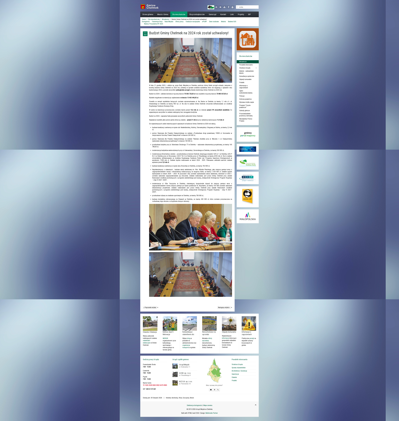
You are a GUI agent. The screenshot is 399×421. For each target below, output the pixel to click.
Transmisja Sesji (157, 22)
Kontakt (223, 14)
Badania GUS (232, 22)
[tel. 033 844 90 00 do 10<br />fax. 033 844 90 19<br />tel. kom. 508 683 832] (218, 389)
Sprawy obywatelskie (239, 368)
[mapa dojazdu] (214, 370)
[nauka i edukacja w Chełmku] (150, 323)
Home (144, 19)
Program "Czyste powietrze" (245, 106)
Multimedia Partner (211, 413)
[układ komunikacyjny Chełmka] (189, 323)
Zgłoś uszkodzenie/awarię (245, 92)
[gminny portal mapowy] (247, 134)
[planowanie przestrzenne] (209, 323)
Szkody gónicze (244, 111)
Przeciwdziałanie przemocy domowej (245, 115)
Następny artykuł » (224, 307)
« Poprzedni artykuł (149, 307)
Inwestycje (235, 374)
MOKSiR (165, 338)
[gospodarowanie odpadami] (229, 323)
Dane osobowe (214, 22)
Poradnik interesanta (246, 65)
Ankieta (223, 22)
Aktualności (165, 19)
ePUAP (204, 22)
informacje (225, 338)
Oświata (234, 377)
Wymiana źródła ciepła (246, 102)
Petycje (241, 96)
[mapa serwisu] (224, 7)
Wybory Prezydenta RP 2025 (153, 24)
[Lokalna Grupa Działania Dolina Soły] (247, 163)
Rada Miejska (169, 22)
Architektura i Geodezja (239, 371)
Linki (232, 14)
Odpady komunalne (245, 79)
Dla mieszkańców (178, 14)
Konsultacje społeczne (246, 76)
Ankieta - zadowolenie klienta (246, 72)
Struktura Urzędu (244, 68)
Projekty (241, 14)
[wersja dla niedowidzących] (216, 7)
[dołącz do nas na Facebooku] (228, 7)
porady (252, 338)
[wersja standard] (220, 7)
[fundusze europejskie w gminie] (247, 149)
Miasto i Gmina (162, 14)
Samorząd (212, 14)
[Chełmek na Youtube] (232, 7)
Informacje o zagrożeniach (243, 87)
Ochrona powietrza (245, 99)
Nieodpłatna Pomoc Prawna (245, 120)
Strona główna (147, 14)
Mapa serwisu (207, 405)
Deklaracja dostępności (194, 405)
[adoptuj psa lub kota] (247, 197)
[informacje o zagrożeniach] (249, 323)
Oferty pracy (179, 22)
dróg (188, 338)
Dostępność (146, 22)
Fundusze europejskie (193, 22)
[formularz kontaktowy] (211, 389)
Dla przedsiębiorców (197, 14)
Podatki (241, 82)
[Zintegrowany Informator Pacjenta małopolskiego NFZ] (247, 177)
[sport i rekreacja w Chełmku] (170, 323)
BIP (249, 14)
